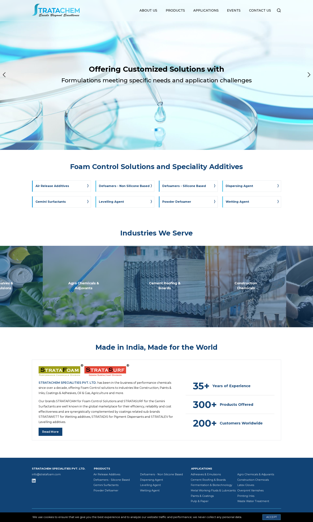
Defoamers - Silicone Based (111, 479)
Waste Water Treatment (253, 501)
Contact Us (260, 10)
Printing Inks (245, 496)
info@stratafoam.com (46, 474)
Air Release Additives (106, 474)
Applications (206, 10)
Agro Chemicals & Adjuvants (255, 474)
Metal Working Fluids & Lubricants (213, 490)
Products (175, 10)
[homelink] (59, 10)
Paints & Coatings (202, 496)
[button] (152, 130)
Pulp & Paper (199, 501)
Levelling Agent (150, 485)
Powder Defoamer (105, 490)
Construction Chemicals (253, 479)
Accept (271, 517)
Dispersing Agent (151, 479)
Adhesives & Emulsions (206, 474)
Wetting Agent (150, 490)
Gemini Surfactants (105, 485)
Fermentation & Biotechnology (211, 485)
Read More (50, 431)
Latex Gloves (245, 485)
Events (234, 10)
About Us (148, 10)
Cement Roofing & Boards (208, 479)
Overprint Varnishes (250, 490)
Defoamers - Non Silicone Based (161, 474)
